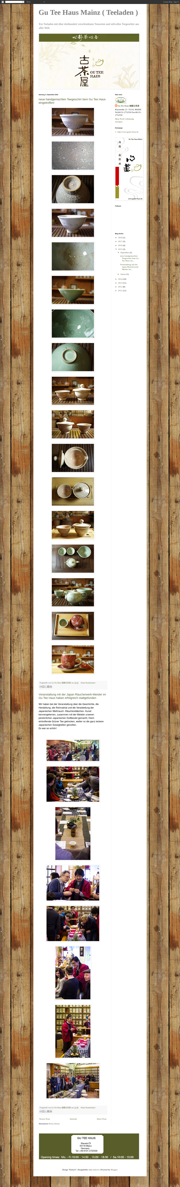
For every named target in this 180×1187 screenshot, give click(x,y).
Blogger (114, 1170)
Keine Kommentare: (88, 683)
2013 (120, 283)
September (125, 252)
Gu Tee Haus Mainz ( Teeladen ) (88, 12)
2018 (120, 238)
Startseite (73, 1119)
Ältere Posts (101, 1119)
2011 (120, 291)
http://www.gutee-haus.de (128, 132)
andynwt (95, 1170)
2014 (120, 279)
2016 (120, 245)
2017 (120, 241)
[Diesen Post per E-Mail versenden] (41, 686)
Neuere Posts (44, 1119)
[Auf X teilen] (46, 686)
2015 (120, 249)
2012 (120, 287)
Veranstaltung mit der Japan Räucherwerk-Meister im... (129, 266)
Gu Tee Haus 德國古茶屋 (128, 106)
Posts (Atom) (54, 1124)
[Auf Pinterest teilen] (51, 686)
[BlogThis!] (43, 686)
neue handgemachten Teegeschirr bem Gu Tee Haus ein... (129, 258)
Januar (123, 274)
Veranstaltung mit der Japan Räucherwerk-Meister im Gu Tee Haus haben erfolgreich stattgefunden (72, 696)
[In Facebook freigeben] (48, 686)
